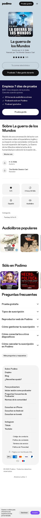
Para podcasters (12, 387)
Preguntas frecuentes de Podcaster (16, 395)
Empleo (8, 372)
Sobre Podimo (11, 369)
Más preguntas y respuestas (15, 356)
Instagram (9, 422)
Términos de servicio (20, 443)
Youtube (8, 429)
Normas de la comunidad (16, 399)
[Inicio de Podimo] (6, 3)
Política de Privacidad (20, 447)
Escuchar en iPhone (13, 407)
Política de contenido (20, 440)
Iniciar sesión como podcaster (18, 390)
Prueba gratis (26, 4)
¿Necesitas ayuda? (13, 379)
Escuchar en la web (13, 414)
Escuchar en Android (14, 411)
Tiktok (7, 425)
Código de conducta (20, 436)
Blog (7, 376)
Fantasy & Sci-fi (10, 217)
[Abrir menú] (37, 3)
